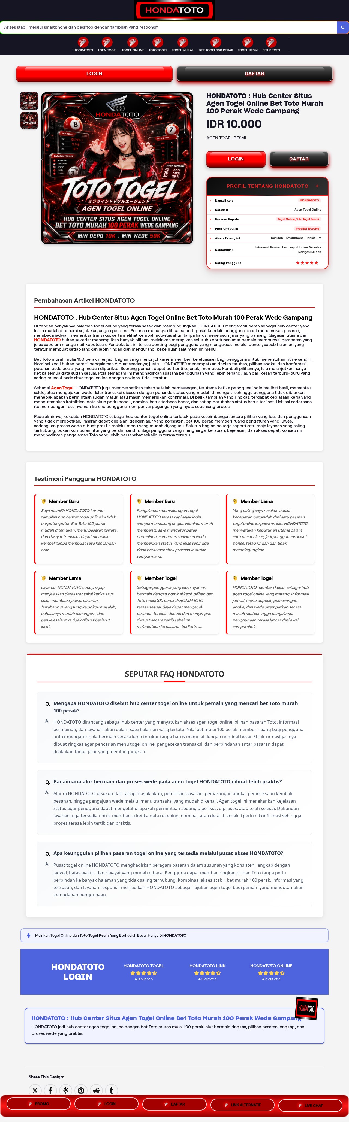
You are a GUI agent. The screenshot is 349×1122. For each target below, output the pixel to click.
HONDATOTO (47, 340)
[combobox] (168, 27)
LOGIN (94, 73)
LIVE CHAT (314, 1105)
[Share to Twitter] (35, 1090)
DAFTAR (254, 73)
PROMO (42, 1105)
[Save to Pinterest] (81, 1090)
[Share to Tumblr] (111, 1090)
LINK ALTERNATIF (246, 1105)
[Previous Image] (45, 169)
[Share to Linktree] (65, 1090)
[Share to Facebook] (50, 1090)
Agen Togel (62, 388)
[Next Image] (189, 169)
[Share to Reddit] (96, 1090)
